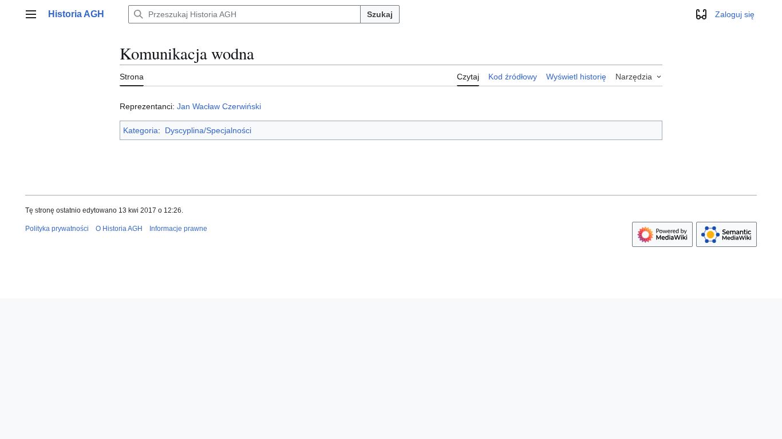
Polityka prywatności (57, 229)
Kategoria (140, 130)
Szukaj (380, 14)
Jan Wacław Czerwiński (219, 106)
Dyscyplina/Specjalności (208, 130)
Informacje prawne (178, 229)
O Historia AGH (119, 229)
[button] (31, 14)
